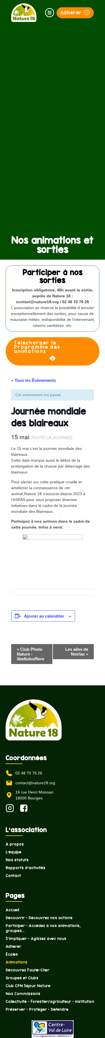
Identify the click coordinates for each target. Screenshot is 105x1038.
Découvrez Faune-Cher (27, 970)
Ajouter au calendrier (44, 616)
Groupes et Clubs (22, 978)
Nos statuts (17, 860)
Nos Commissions (23, 993)
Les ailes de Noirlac (76, 651)
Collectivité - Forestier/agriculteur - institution (50, 1001)
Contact (13, 875)
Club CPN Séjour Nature (28, 985)
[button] (49, 12)
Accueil (12, 910)
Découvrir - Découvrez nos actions (39, 917)
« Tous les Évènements (33, 380)
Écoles (12, 954)
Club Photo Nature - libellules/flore (30, 654)
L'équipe (13, 852)
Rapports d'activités (25, 867)
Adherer (13, 946)
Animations (16, 962)
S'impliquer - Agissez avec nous (36, 938)
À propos (15, 844)
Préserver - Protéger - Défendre (37, 1009)
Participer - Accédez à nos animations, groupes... (43, 928)
